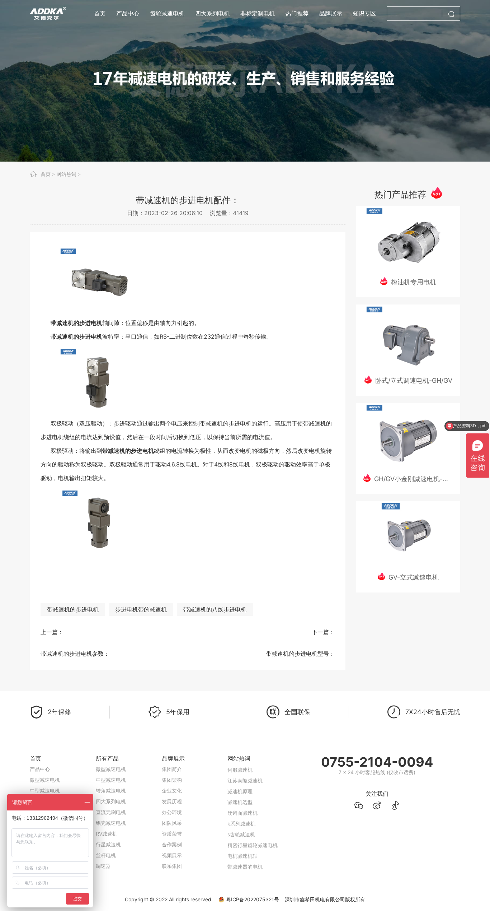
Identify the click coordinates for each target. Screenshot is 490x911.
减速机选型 (240, 795)
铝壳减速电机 (111, 823)
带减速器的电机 (245, 860)
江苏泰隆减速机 (245, 774)
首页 (46, 174)
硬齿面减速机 (242, 806)
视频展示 (172, 855)
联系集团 (172, 866)
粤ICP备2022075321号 (252, 899)
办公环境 (172, 812)
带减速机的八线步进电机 (214, 609)
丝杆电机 (106, 855)
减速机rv (237, 871)
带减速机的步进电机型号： (300, 653)
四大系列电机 (111, 801)
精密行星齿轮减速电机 (252, 838)
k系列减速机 (241, 817)
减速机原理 (240, 784)
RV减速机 (106, 834)
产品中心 (40, 769)
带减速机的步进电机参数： (75, 653)
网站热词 (66, 174)
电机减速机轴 (242, 849)
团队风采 (172, 823)
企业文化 (172, 790)
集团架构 (172, 780)
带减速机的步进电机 (73, 609)
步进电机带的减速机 (141, 609)
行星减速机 (108, 844)
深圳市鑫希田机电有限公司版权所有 (325, 899)
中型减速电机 (45, 790)
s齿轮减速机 (241, 827)
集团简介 (172, 769)
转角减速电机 (111, 790)
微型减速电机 (45, 780)
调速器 (103, 866)
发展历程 (172, 801)
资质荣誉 (172, 834)
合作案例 (172, 844)
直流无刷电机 (111, 812)
